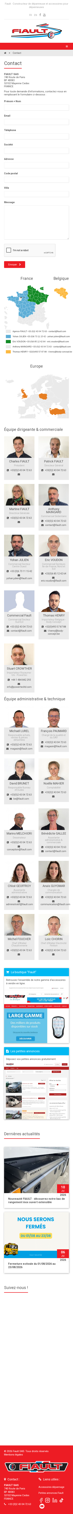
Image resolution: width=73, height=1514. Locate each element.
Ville (6, 188)
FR (30, 15)
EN (35, 15)
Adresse (9, 159)
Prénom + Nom (12, 101)
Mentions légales (13, 1454)
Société (8, 144)
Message (9, 202)
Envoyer (12, 264)
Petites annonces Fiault (51, 1493)
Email (7, 116)
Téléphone (10, 130)
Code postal (11, 173)
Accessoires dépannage (51, 1487)
